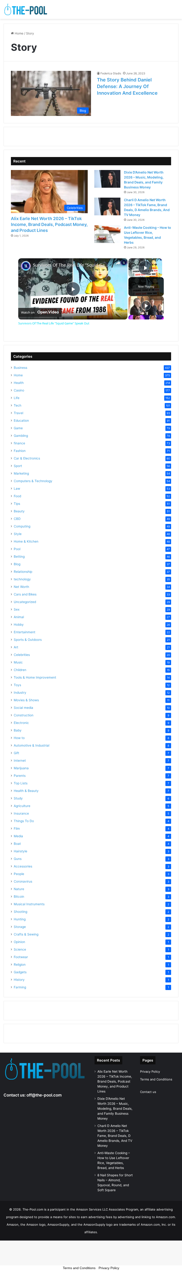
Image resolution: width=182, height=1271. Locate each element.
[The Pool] (26, 9)
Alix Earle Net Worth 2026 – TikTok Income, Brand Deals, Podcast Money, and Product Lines (49, 224)
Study (18, 798)
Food (17, 496)
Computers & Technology (33, 481)
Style (18, 534)
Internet (20, 760)
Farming (20, 987)
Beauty (19, 511)
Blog (17, 564)
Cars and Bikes (25, 594)
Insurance (21, 813)
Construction (23, 715)
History (19, 980)
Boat (17, 844)
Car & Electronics (27, 458)
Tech (17, 405)
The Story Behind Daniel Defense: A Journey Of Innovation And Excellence (127, 86)
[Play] (146, 305)
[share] (118, 263)
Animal (19, 617)
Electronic (21, 723)
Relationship (23, 572)
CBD (17, 519)
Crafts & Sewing (26, 934)
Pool (17, 549)
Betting (19, 556)
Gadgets (20, 972)
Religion (20, 964)
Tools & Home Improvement (35, 677)
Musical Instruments (29, 904)
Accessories (23, 866)
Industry (20, 692)
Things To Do (24, 821)
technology (22, 579)
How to (19, 738)
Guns (18, 859)
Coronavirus (23, 881)
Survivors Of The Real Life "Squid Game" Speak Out (72, 265)
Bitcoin (19, 896)
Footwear (21, 957)
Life (16, 398)
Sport (18, 466)
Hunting (20, 919)
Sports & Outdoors (28, 640)
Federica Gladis (110, 73)
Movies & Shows (26, 700)
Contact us (148, 1092)
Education (21, 420)
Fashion (20, 451)
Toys (17, 685)
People (19, 874)
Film (17, 828)
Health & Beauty (26, 791)
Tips (17, 504)
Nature (19, 889)
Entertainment (24, 632)
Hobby (19, 624)
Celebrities (22, 655)
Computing (22, 526)
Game (18, 428)
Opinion (19, 942)
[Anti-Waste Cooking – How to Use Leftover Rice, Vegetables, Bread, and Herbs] (107, 234)
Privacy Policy (150, 1071)
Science (20, 949)
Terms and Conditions (156, 1079)
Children (20, 670)
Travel (18, 413)
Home (18, 33)
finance (19, 443)
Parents (20, 776)
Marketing (21, 473)
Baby (18, 730)
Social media (23, 708)
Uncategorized (25, 602)
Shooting (20, 912)
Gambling (21, 436)
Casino (19, 390)
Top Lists (20, 783)
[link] (26, 266)
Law (17, 488)
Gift (16, 753)
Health (19, 383)
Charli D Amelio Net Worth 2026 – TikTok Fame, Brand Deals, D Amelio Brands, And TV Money (114, 1136)
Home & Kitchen (26, 541)
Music (18, 662)
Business (20, 368)
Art (16, 647)
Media (18, 836)
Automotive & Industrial (31, 745)
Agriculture (22, 806)
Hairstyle (20, 851)
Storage (20, 927)
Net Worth (21, 587)
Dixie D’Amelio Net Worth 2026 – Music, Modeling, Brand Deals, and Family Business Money (114, 1108)
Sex (16, 609)
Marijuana (21, 768)
